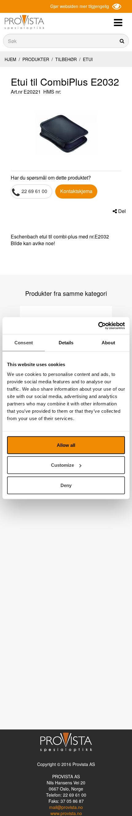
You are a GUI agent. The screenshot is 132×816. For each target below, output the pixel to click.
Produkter (35, 59)
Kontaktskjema (76, 191)
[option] (66, 133)
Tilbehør (66, 59)
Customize (62, 465)
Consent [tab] (23, 342)
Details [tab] (66, 342)
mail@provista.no (66, 807)
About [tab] (108, 342)
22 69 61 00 (34, 191)
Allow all (66, 444)
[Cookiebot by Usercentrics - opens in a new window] (98, 326)
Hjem (10, 59)
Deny (66, 485)
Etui (87, 59)
